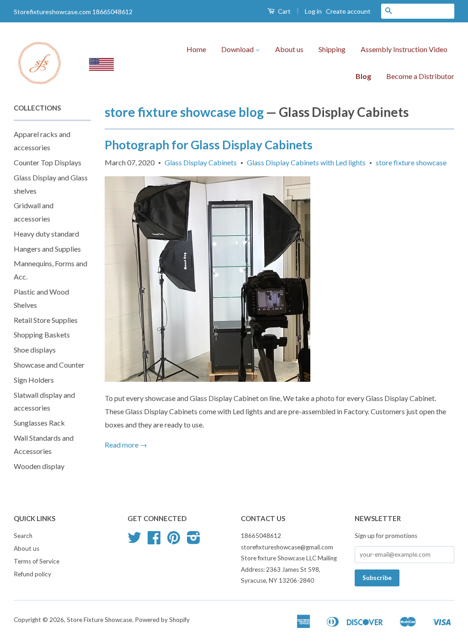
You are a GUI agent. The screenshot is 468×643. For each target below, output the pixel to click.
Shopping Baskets (42, 334)
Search (23, 535)
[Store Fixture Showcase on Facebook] (154, 540)
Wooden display (39, 466)
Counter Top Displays (47, 162)
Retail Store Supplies (46, 320)
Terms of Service (36, 561)
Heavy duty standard (46, 233)
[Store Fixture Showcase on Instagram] (193, 540)
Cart (284, 11)
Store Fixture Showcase (99, 619)
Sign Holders (34, 379)
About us (289, 49)
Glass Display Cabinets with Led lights (306, 162)
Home (196, 49)
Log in (313, 11)
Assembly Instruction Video (404, 49)
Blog (363, 76)
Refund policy (32, 574)
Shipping (332, 49)
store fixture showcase (411, 162)
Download (238, 49)
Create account (348, 11)
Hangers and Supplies (47, 248)
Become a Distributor (420, 76)
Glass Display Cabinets (201, 162)
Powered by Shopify (162, 619)
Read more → (126, 444)
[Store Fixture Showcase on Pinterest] (174, 540)
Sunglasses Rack (39, 422)
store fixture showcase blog (184, 112)
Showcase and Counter (49, 364)
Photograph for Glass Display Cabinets (209, 144)
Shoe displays (35, 349)
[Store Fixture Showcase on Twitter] (134, 540)
